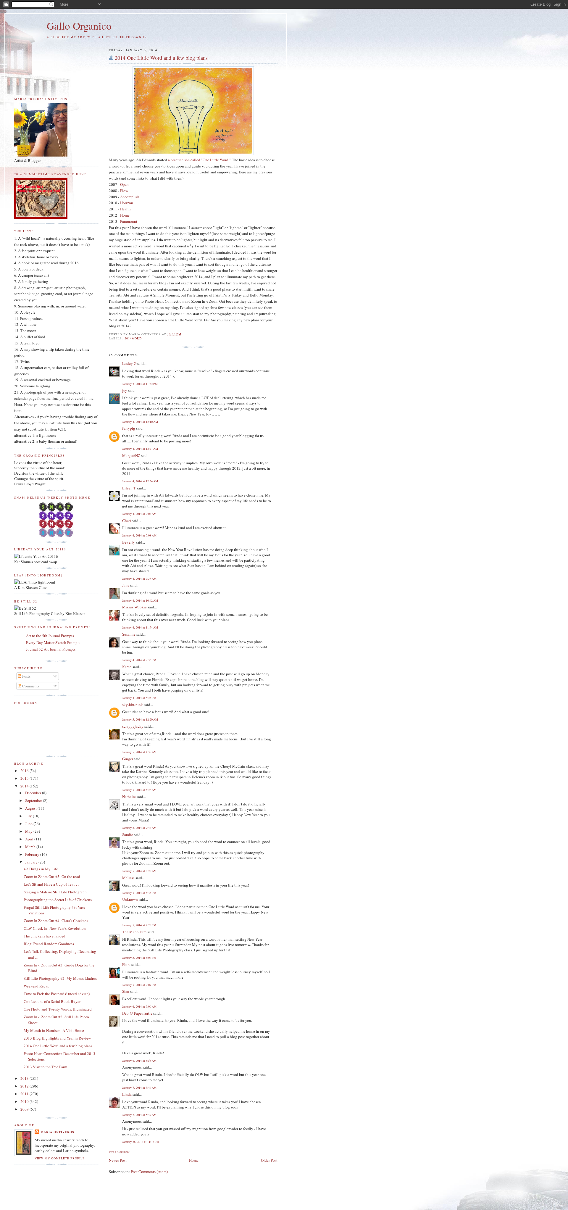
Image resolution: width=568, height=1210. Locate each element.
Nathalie (129, 796)
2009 (25, 1109)
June (29, 823)
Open (124, 184)
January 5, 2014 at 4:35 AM (139, 752)
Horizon (126, 202)
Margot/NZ (131, 455)
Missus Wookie (134, 607)
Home (125, 215)
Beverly (128, 542)
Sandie (127, 834)
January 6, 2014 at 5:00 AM (139, 1006)
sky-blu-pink (132, 704)
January (31, 862)
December (33, 792)
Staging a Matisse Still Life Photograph (55, 892)
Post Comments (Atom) (149, 1171)
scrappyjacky (132, 726)
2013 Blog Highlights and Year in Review (57, 1038)
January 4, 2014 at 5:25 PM (139, 698)
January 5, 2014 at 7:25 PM (139, 925)
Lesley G (129, 363)
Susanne (128, 634)
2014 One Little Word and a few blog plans (161, 57)
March (30, 846)
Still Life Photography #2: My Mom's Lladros (60, 978)
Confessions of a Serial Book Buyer (52, 1001)
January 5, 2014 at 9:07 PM (139, 985)
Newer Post (118, 1160)
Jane (125, 585)
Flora (126, 964)
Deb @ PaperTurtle (137, 1013)
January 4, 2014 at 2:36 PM (139, 660)
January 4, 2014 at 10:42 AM (140, 600)
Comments (30, 686)
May (29, 831)
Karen (127, 666)
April (29, 839)
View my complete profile (60, 1158)
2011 (25, 1093)
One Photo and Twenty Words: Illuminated (58, 1009)
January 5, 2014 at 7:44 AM (139, 828)
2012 (25, 1086)
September (34, 800)
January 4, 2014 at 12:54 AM (140, 481)
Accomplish (129, 196)
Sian (125, 991)
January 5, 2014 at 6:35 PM (139, 893)
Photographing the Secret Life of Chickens (58, 899)
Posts (25, 676)
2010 (25, 1101)
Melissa (128, 877)
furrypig (128, 428)
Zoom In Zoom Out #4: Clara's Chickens (56, 920)
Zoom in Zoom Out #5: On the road (52, 876)
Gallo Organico (79, 26)
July (29, 816)
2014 (25, 786)
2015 (25, 778)
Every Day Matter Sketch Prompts (53, 642)
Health (125, 209)
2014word (133, 338)
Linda (127, 1094)
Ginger (127, 758)
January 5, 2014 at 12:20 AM (140, 719)
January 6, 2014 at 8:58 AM (139, 1060)
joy (124, 390)
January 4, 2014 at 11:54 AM (140, 627)
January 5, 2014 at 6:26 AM (139, 790)
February (32, 854)
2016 (25, 770)
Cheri (126, 520)
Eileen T (129, 488)
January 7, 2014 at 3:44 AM (139, 1087)
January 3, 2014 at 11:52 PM (140, 384)
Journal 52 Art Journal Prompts (50, 649)
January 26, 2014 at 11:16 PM (140, 1142)
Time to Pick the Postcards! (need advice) (57, 993)
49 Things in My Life (41, 868)
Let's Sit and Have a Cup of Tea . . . (51, 884)
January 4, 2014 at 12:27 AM (140, 449)
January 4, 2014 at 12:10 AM (140, 422)
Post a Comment (119, 1152)
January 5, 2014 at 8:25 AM (139, 871)
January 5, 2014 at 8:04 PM (139, 958)
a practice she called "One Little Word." (199, 159)
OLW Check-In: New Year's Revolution (55, 928)
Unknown (130, 899)
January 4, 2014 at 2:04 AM (139, 514)
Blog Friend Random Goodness (49, 943)
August (31, 808)
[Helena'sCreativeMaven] (56, 535)
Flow (124, 190)
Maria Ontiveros (57, 1132)
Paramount (128, 221)
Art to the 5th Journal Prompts (50, 635)
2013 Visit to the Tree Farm (45, 1066)
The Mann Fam (134, 932)
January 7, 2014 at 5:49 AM (139, 1115)
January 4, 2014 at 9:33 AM (139, 578)
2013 (25, 1078)
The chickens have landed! (45, 936)
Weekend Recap (36, 986)
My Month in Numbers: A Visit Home (54, 1030)
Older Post (269, 1160)
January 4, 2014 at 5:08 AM (139, 535)
